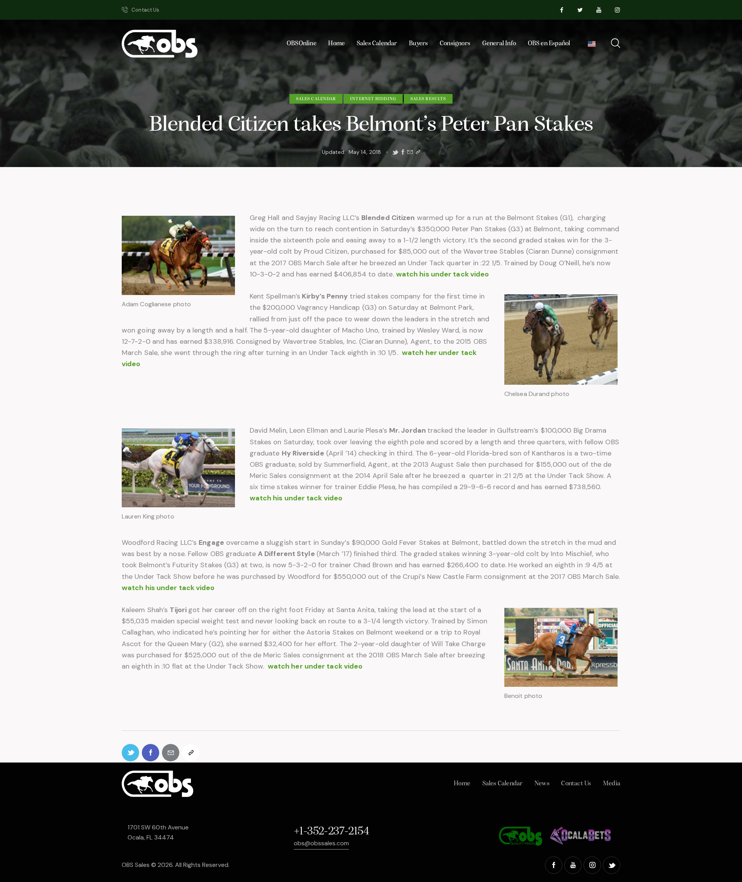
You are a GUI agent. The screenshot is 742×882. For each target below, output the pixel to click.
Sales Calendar (316, 99)
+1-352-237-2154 (331, 832)
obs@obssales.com (321, 843)
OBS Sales (136, 865)
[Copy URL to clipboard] (418, 152)
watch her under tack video (315, 666)
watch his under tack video (442, 274)
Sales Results (428, 99)
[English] (592, 46)
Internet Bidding (373, 99)
